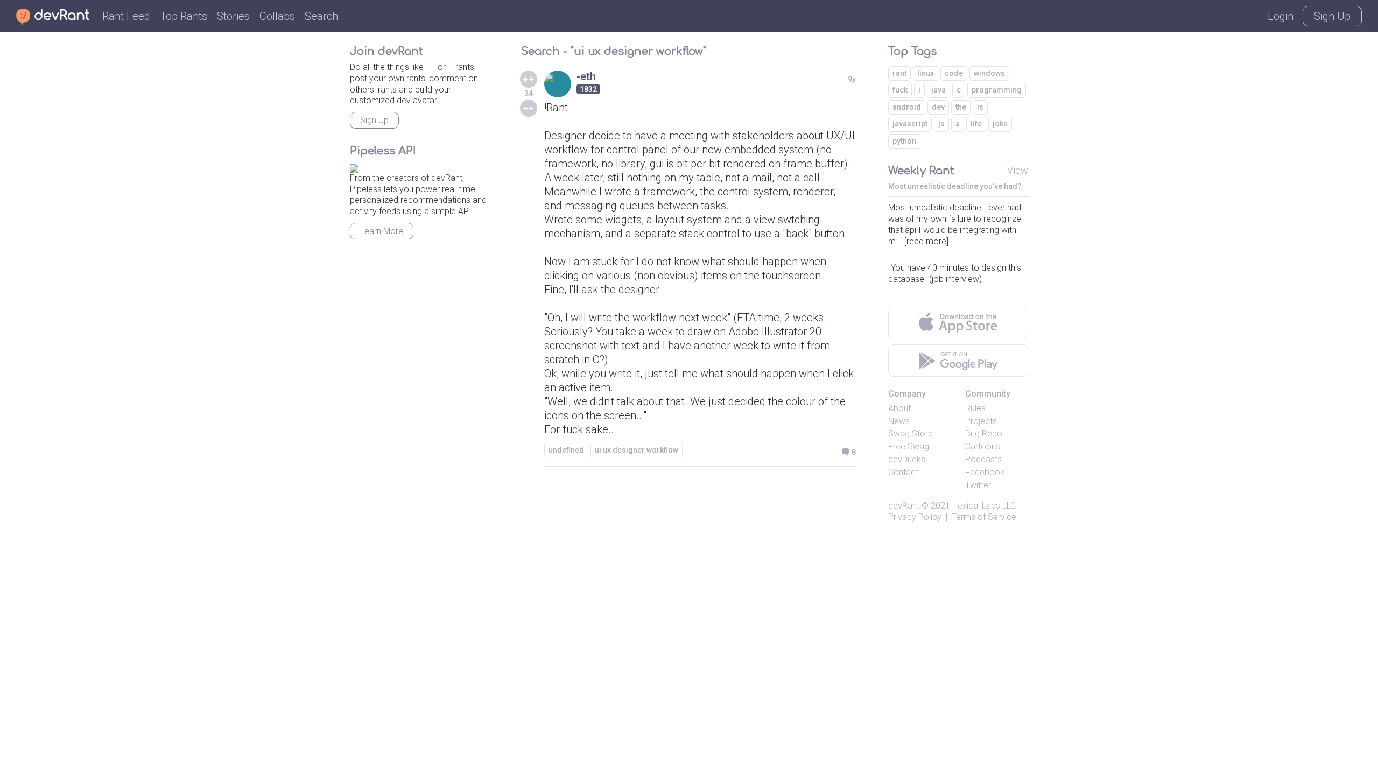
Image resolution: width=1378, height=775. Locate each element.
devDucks (906, 459)
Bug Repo (983, 433)
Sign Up (1332, 16)
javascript (909, 123)
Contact (903, 472)
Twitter (978, 485)
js (941, 123)
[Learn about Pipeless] (354, 166)
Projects (981, 421)
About (899, 408)
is (980, 107)
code (954, 73)
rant (899, 73)
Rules (975, 408)
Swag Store (910, 433)
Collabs (277, 16)
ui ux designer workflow (636, 450)
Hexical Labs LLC (984, 506)
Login (1280, 16)
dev (938, 107)
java (938, 90)
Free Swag (908, 446)
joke (1000, 123)
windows (989, 73)
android (906, 107)
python (904, 141)
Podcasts (983, 459)
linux (925, 73)
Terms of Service (984, 517)
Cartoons (982, 446)
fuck (900, 90)
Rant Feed (126, 16)
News (899, 421)
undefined (566, 450)
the (960, 107)
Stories (233, 16)
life (976, 123)
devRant (903, 506)
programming (997, 90)
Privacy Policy (914, 517)
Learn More (381, 231)
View (1017, 170)
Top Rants (183, 16)
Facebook (984, 472)
